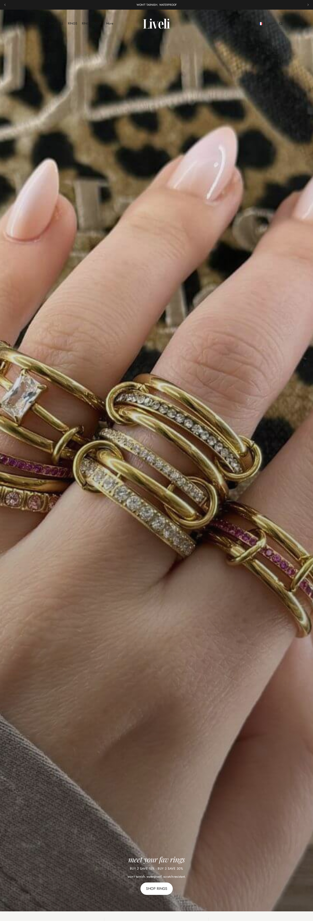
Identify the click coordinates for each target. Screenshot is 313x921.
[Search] (281, 24)
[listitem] (109, 23)
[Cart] (301, 24)
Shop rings (156, 888)
